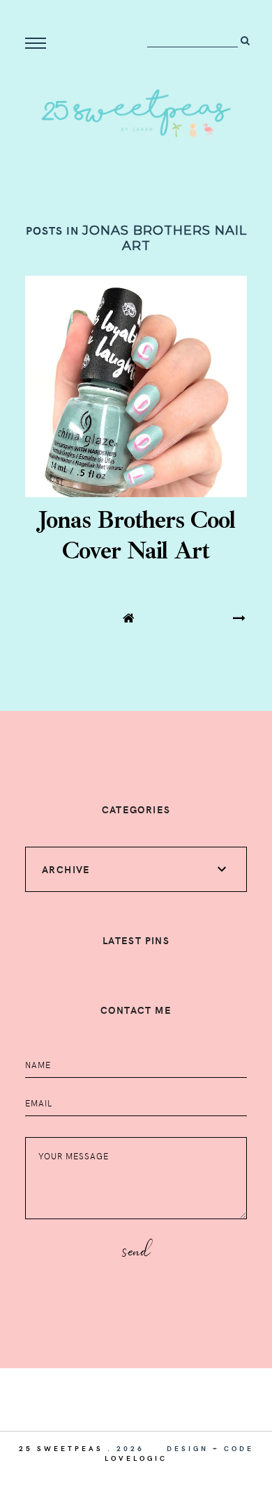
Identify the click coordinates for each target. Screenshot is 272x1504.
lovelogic (136, 1458)
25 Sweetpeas (61, 1448)
